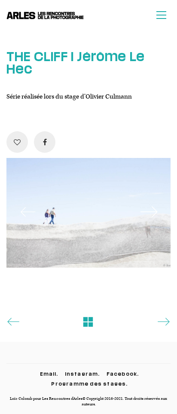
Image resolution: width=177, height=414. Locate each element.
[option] (88, 213)
